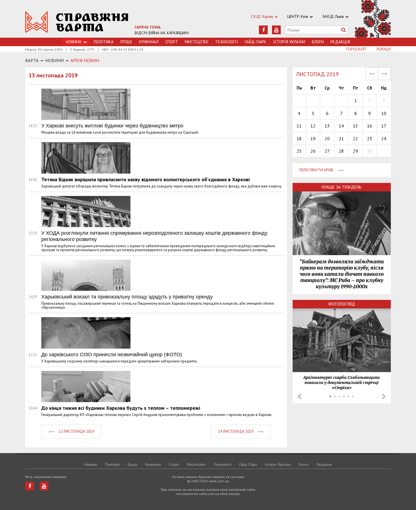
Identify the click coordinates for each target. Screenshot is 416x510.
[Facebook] (263, 29)
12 (313, 126)
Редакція (340, 41)
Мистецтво (196, 41)
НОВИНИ (54, 60)
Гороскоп (356, 49)
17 (383, 126)
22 (355, 138)
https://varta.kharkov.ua (76, 22)
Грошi (126, 41)
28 (341, 151)
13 (327, 126)
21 (341, 138)
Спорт (171, 41)
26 (313, 151)
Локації (383, 49)
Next (383, 396)
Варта (31, 60)
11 (299, 126)
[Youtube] (276, 29)
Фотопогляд (341, 304)
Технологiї (226, 41)
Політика (103, 41)
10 (383, 113)
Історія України (289, 41)
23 (369, 138)
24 (383, 138)
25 (299, 151)
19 (313, 138)
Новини (90, 464)
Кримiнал (148, 41)
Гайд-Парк (255, 41)
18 (299, 138)
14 (341, 126)
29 (355, 151)
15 (355, 126)
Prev (299, 396)
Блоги (318, 41)
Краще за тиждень (341, 187)
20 (327, 138)
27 (327, 151)
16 (369, 126)
